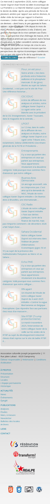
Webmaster (28, 359)
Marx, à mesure (8, 415)
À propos (6, 369)
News (3, 394)
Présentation (7, 373)
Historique (6, 386)
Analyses (5, 408)
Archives (5, 424)
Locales (4, 379)
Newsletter (6, 418)
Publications (8, 405)
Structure (5, 376)
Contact (5, 433)
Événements (7, 397)
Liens (3, 428)
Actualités (7, 390)
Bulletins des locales (10, 421)
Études (4, 412)
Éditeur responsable (10, 359)
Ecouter (41, 57)
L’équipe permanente (11, 383)
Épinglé (4, 400)
